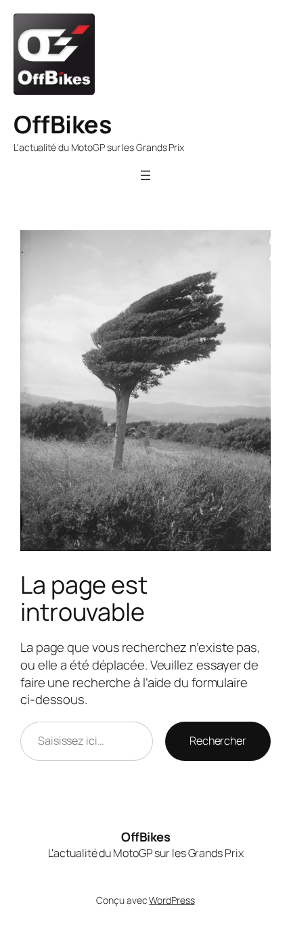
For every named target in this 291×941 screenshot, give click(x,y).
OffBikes (62, 124)
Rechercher (217, 740)
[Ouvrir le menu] (145, 175)
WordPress (171, 900)
